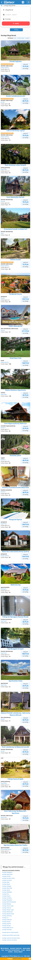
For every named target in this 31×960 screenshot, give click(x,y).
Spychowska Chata (15, 681)
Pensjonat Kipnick (15, 520)
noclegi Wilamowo (7, 912)
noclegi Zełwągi (6, 886)
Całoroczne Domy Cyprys (15, 131)
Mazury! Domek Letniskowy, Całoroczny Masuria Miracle (15, 714)
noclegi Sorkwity (7, 898)
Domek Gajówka (15, 61)
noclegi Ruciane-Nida (8, 878)
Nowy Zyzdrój (5, 67)
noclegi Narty (6, 890)
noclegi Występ (6, 904)
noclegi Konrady (7, 929)
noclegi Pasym (6, 896)
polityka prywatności (12, 950)
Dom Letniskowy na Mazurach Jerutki (15, 747)
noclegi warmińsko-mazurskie (10, 935)
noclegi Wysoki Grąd (8, 914)
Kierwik (3, 201)
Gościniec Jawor (15, 455)
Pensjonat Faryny (15, 294)
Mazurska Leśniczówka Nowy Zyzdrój (15, 552)
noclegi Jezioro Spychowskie (10, 932)
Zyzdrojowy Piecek (6, 849)
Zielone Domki (15, 260)
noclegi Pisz (5, 894)
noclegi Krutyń (6, 876)
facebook (5, 948)
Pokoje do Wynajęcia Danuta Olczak (15, 617)
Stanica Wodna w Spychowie (15, 390)
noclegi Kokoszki (7, 919)
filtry (16, 30)
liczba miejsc (21, 38)
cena (15, 38)
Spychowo (4, 169)
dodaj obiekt (18, 952)
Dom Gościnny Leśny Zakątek (15, 165)
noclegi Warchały (7, 888)
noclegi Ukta (5, 882)
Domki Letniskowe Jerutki (15, 96)
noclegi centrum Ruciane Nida (11, 938)
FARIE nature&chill (15, 326)
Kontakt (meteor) (16, 948)
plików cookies (17, 958)
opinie (27, 38)
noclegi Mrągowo (7, 900)
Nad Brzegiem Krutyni (15, 649)
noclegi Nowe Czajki (8, 910)
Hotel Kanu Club (15, 358)
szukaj (17, 23)
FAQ (2, 950)
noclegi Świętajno (7, 872)
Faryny (3, 298)
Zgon (2, 233)
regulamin (26, 948)
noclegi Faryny (6, 921)
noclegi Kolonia (6, 908)
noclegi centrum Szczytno (9, 940)
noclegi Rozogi (6, 925)
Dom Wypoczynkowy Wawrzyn (15, 423)
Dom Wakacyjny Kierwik (15, 197)
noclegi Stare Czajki (7, 906)
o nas (23, 950)
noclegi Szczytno (7, 880)
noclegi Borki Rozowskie (9, 902)
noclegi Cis (5, 917)
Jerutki (3, 102)
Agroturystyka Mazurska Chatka (15, 845)
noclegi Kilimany (7, 916)
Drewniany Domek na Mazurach (15, 229)
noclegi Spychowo (7, 874)
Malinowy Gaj (15, 585)
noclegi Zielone (6, 923)
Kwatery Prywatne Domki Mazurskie (15, 487)
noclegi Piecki (6, 884)
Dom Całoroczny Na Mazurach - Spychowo (15, 812)
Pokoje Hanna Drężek (15, 779)
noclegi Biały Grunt (7, 927)
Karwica (3, 427)
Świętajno (3, 589)
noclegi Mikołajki (7, 892)
